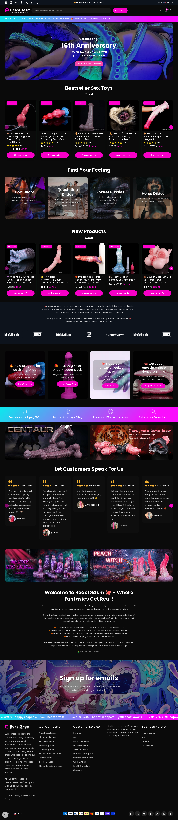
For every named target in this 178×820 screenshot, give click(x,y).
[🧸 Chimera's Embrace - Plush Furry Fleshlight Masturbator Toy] (123, 115)
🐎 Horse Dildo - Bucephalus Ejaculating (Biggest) (156, 136)
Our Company (49, 727)
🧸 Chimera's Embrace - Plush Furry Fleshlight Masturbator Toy (122, 136)
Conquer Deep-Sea (153, 386)
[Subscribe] (108, 697)
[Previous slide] (52, 2)
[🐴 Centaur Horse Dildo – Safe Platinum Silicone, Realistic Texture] (89, 115)
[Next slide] (126, 2)
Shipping (77, 770)
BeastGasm (55, 609)
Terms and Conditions (50, 753)
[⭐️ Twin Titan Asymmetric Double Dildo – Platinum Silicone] (54, 258)
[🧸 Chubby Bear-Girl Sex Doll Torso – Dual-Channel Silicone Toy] (157, 258)
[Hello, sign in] (160, 10)
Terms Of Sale (46, 762)
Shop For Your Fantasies (89, 64)
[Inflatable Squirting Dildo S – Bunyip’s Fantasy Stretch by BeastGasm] (54, 115)
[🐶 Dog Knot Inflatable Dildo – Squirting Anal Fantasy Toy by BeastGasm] (20, 115)
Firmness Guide (80, 745)
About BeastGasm (48, 733)
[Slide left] (7, 127)
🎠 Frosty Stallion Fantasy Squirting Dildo (122, 278)
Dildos (22, 18)
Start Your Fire (25, 384)
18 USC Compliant (82, 766)
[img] (13, 145)
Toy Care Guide (80, 749)
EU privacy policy (47, 745)
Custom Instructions (83, 757)
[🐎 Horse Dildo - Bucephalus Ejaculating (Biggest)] (157, 115)
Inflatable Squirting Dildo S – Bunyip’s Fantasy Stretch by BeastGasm (54, 136)
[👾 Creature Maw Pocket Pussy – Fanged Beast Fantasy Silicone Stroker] (20, 258)
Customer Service (86, 727)
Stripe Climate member (50, 766)
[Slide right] (171, 127)
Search (121, 10)
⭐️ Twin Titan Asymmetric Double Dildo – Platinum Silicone (54, 279)
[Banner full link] (25, 198)
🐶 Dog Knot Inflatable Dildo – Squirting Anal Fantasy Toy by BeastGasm (19, 137)
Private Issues (45, 757)
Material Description (83, 753)
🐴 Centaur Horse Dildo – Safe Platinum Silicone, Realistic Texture (89, 136)
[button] (23, 18)
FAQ (75, 737)
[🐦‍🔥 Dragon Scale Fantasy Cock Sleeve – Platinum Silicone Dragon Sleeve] (89, 258)
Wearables (61, 18)
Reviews (77, 733)
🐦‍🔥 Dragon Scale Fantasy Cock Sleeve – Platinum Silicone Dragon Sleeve (89, 279)
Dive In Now (110, 386)
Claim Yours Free (67, 384)
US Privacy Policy (47, 749)
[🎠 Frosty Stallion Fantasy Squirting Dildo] (123, 258)
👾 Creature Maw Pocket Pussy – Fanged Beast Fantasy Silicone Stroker (20, 279)
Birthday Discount (47, 737)
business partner (154, 727)
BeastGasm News (81, 741)
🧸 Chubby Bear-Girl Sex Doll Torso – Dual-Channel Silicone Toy (157, 279)
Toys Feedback (46, 741)
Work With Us (79, 762)
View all (89, 94)
